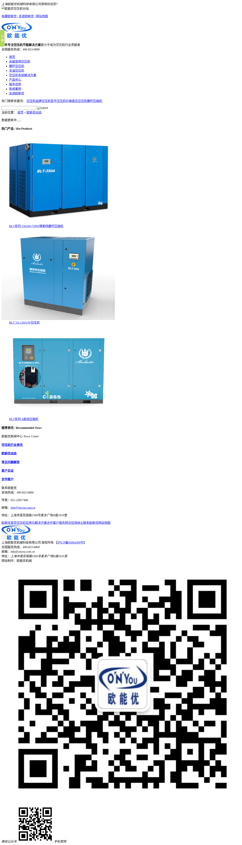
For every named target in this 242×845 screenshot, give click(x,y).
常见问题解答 (11, 462)
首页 (12, 57)
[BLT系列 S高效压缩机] (58, 415)
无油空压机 (16, 70)
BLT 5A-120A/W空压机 (24, 322)
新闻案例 (15, 88)
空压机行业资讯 (12, 444)
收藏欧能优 (9, 16)
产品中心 (15, 79)
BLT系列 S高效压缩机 (23, 419)
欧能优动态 (34, 112)
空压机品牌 (34, 101)
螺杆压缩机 (94, 101)
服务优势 (15, 84)
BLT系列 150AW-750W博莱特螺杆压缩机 (36, 226)
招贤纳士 (77, 522)
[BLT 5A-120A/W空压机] (58, 319)
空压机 (21, 522)
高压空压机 (79, 101)
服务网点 (65, 522)
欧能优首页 (9, 522)
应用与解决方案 (36, 522)
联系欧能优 (90, 522)
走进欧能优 (26, 16)
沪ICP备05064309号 (70, 542)
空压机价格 (64, 101)
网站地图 (42, 16)
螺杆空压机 (16, 66)
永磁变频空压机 (19, 61)
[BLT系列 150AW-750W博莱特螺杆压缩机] (58, 222)
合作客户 (8, 479)
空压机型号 (49, 101)
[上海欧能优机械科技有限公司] (17, 36)
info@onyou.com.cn (23, 507)
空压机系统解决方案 (22, 75)
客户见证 (8, 470)
